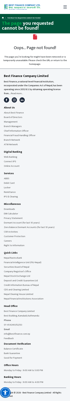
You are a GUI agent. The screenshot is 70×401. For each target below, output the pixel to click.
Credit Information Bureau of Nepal (21, 285)
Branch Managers (13, 126)
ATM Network (11, 144)
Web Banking (10, 157)
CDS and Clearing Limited (16, 290)
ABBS (6, 178)
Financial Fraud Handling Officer (19, 135)
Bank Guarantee (12, 353)
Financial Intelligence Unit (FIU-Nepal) (22, 262)
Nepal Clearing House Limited (18, 294)
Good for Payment (13, 358)
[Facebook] (6, 100)
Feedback (9, 338)
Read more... (17, 93)
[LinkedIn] (22, 100)
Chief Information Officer (16, 131)
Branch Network (12, 140)
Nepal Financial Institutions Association (23, 299)
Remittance (10, 192)
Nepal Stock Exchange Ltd (17, 276)
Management (11, 122)
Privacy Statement (13, 218)
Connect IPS (10, 161)
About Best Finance (14, 113)
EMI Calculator (11, 214)
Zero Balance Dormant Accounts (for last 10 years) (29, 227)
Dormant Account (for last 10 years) (22, 223)
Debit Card (9, 183)
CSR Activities (11, 232)
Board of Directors (13, 117)
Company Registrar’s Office (17, 271)
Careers (8, 241)
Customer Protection (14, 236)
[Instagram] (14, 100)
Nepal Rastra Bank (13, 258)
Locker (7, 188)
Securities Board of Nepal (16, 267)
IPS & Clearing (11, 197)
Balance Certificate (13, 349)
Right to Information (14, 245)
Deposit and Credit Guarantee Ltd (21, 281)
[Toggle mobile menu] (65, 7)
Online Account (12, 166)
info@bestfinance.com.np (17, 334)
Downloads (9, 209)
